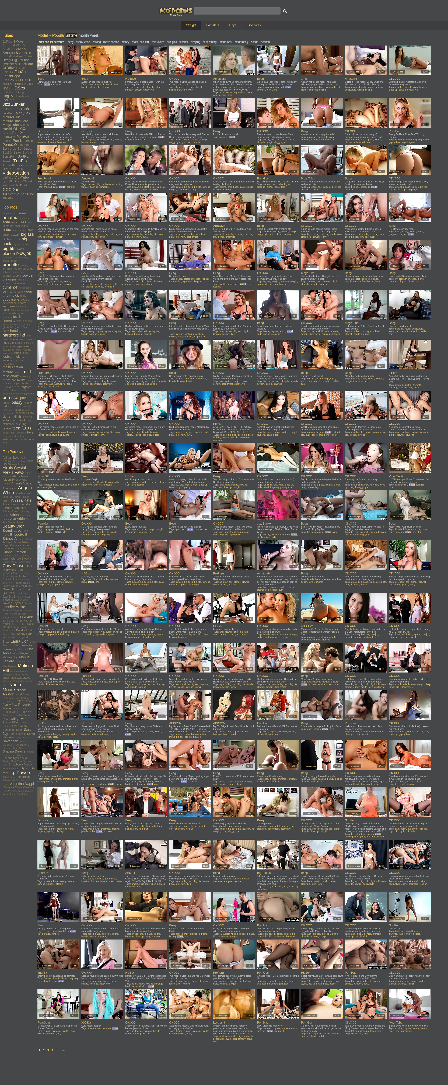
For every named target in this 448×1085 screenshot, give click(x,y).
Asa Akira (20, 507)
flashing (94, 187)
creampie (10, 279)
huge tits (8, 342)
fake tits (15, 309)
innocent (363, 734)
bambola (405, 432)
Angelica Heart (23, 493)
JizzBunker (13, 104)
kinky (18, 349)
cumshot (10, 287)
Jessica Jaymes (12, 610)
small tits (15, 416)
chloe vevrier (51, 684)
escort (392, 331)
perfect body (210, 42)
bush (325, 881)
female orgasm (17, 313)
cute (20, 291)
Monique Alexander (13, 681)
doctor (187, 279)
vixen (391, 487)
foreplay (105, 579)
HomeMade (22, 96)
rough (17, 409)
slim (334, 532)
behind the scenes (414, 931)
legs (25, 352)
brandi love (406, 1031)
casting (24, 265)
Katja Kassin (20, 627)
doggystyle (11, 299)
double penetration (331, 334)
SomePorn (9, 156)
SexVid (27, 152)
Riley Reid (18, 719)
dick (16, 295)
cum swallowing (376, 687)
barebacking (19, 230)
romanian (56, 84)
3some (21, 213)
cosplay (129, 435)
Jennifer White (14, 607)
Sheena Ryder (12, 758)
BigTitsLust (20, 60)
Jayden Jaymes (13, 603)
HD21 (6, 88)
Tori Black (21, 780)
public (6, 402)
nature (30, 380)
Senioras (9, 148)
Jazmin (29, 603)
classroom (306, 236)
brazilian (217, 487)
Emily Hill (9, 579)
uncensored (9, 436)
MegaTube (11, 125)
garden (40, 532)
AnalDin (25, 53)
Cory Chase (13, 565)
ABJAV (20, 45)
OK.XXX (19, 129)
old (11, 387)
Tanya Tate (9, 776)
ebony (22, 302)
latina (17, 353)
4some (266, 684)
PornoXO (10, 145)
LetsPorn (8, 113)
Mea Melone (9, 666)
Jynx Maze (9, 620)
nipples (17, 383)
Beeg (7, 60)
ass (23, 222)
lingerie (7, 360)
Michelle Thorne (11, 674)
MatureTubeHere (15, 121)
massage (8, 363)
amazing (399, 187)
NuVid (7, 129)
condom (358, 334)
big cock (140, 87)
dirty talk (403, 281)
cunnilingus (24, 287)
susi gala (172, 42)
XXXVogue (11, 194)
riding (18, 406)
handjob (16, 330)
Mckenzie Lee (23, 661)
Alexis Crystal (14, 468)
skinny (30, 412)
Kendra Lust (24, 630)
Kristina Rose (10, 637)
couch (407, 328)
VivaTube (22, 177)
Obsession (8, 701)
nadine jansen (352, 836)
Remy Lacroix (10, 715)
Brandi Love (12, 530)
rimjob (26, 406)
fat (31, 309)
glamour (52, 487)
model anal (225, 42)
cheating (7, 268)
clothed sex (263, 589)
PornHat (22, 136)
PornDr (17, 132)
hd (22, 335)
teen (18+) (21, 428)
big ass (27, 234)
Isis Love (22, 593)
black (20, 249)
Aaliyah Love (11, 457)
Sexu (17, 152)
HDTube (8, 92)
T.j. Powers (20, 772)
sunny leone (83, 42)
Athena (15, 515)
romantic (7, 409)
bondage (7, 257)
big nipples (49, 529)
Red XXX (25, 711)
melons (19, 372)
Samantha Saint (13, 729)
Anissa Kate (21, 500)
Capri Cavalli (11, 545)
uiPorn (7, 169)
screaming (8, 413)
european (9, 306)
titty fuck (21, 432)
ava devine (413, 828)
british (14, 260)
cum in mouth (18, 283)
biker (39, 737)
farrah (233, 734)
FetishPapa (11, 76)
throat (6, 432)
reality (28, 402)
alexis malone (183, 684)
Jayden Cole (21, 599)
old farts (46, 934)
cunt (5, 291)
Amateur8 (10, 53)
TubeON (9, 165)
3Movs (18, 41)
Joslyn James (10, 617)
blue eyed (51, 1033)
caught (371, 236)
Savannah (10, 741)
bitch (143, 281)
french (20, 320)
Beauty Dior (13, 526)
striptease (9, 423)
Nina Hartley (22, 697)
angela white (229, 934)
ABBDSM (9, 45)
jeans (84, 582)
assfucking (21, 225)
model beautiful (140, 42)
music (250, 284)
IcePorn (8, 100)
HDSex (18, 88)
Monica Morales (20, 677)
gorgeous (104, 187)
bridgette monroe (411, 529)
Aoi (18, 504)
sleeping (195, 42)
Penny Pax (10, 704)
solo (6, 420)
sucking (21, 424)
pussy (17, 402)
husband (20, 342)
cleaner (323, 284)
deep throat (192, 236)
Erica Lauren (23, 579)
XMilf (5, 185)
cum (6, 283)
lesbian (8, 356)
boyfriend (102, 784)
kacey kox (42, 981)
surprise (198, 529)
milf (27, 371)
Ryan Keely (19, 725)
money (125, 42)
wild (5, 442)
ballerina (399, 931)
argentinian (404, 279)
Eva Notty (8, 582)
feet (5, 313)
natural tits (18, 380)
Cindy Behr (24, 561)
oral (17, 387)
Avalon (20, 522)
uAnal (29, 165)
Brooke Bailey (21, 542)
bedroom (65, 234)
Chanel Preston (14, 552)
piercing (20, 393)
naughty (7, 383)
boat (318, 639)
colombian (268, 87)
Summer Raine (11, 768)
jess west (143, 532)
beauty (15, 234)
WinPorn (15, 181)
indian (29, 342)
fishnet (205, 279)
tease (136, 139)
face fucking (22, 306)
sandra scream (325, 684)
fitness (96, 579)
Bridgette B (18, 534)
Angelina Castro (11, 496)
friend (28, 320)
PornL (17, 141)
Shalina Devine (14, 751)
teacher (183, 42)
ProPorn (23, 144)
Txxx (20, 165)
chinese (403, 387)
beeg (70, 42)
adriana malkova (359, 781)
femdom (7, 317)
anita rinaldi (231, 1036)
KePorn (7, 109)
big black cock (11, 239)
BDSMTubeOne (12, 56)
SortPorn (24, 156)
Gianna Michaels (21, 585)
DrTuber (9, 68)
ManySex (23, 113)
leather (140, 484)
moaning (25, 376)
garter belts (110, 878)
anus (221, 92)
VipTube (8, 177)
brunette (11, 264)
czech (232, 634)
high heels (188, 281)
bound (226, 734)
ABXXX (20, 49)
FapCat (20, 72)
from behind (275, 234)
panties (24, 390)
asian (15, 222)
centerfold (280, 187)
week (94, 35)
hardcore (11, 335)
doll (426, 731)
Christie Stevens (21, 558)
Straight (191, 25)
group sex (21, 327)
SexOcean (26, 148)
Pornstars (212, 25)
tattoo (7, 428)
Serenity (7, 748)
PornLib (28, 141)
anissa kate (137, 934)
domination (56, 931)
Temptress (23, 776)
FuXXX (25, 80)
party (362, 836)
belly (334, 187)
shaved (20, 412)
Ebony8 (20, 68)
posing (266, 334)
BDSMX (28, 56)
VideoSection (16, 173)
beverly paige (275, 934)
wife (31, 439)
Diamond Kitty (21, 573)
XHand (27, 181)
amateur (11, 217)
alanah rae (312, 87)
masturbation (13, 367)
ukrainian (349, 189)
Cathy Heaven (23, 548)
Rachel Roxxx (20, 708)
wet (17, 439)
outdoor (13, 390)
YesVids (8, 197)
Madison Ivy (10, 657)
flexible (69, 529)
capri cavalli (185, 584)
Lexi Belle (14, 645)
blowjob (23, 253)
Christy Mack (10, 561)
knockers (8, 353)
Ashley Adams (11, 511)
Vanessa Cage (12, 787)
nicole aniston (111, 42)
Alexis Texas (20, 476)
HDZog (19, 92)
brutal (318, 579)
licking (19, 356)
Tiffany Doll (9, 780)
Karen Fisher (19, 624)
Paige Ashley (24, 700)
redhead (8, 406)
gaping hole (394, 142)
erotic (420, 231)
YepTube (27, 194)
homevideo (17, 339)
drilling (322, 89)
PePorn (7, 132)
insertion (85, 881)
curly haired (359, 142)
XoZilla (13, 185)
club (99, 87)
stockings (25, 420)
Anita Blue (9, 504)
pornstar (11, 397)
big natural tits (20, 244)
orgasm (26, 387)
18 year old (9, 213)
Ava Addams (19, 519)
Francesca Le (22, 582)
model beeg (241, 42)
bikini (59, 281)
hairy (6, 330)
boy (59, 1033)
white (24, 439)
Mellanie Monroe (19, 671)
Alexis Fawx (13, 472)
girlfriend (8, 327)
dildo (23, 295)
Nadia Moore (12, 687)
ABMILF (8, 49)
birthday (217, 437)
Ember (23, 576)
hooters (30, 339)
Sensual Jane (21, 744)
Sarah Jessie (17, 733)
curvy (13, 291)
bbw (30, 230)
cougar (7, 275)
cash (375, 484)
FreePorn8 (11, 80)
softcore (27, 416)
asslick (91, 234)
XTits (23, 185)
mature (8, 372)
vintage (21, 436)
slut (5, 416)
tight (12, 432)
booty (17, 257)
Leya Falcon (19, 649)
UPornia (17, 168)
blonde (9, 253)
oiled (5, 387)
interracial (9, 346)
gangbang (15, 324)
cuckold (22, 279)
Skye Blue (16, 761)
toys (30, 432)
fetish (17, 316)
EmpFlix (8, 72)
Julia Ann (26, 617)
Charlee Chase (11, 555)
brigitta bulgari (88, 87)
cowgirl (27, 275)
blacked (265, 42)
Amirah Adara (21, 483)
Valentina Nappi (22, 784)
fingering (9, 320)
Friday (6, 585)
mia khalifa (158, 42)
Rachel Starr (10, 711)
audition (242, 92)
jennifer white (88, 831)
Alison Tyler (10, 479)
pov (23, 398)
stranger (261, 89)
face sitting (174, 487)
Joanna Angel (19, 613)
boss (265, 889)
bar (133, 87)
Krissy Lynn (24, 634)
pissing (30, 393)
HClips (28, 83)
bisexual (261, 187)
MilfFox (24, 124)
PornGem (9, 136)
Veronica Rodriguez (22, 790)
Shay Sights (17, 755)
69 (396, 279)
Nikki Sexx (8, 697)
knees (311, 487)
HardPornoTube (13, 83)
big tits (9, 248)
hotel (377, 281)
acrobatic (48, 139)
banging (399, 328)
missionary (11, 376)
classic (425, 529)
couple (17, 275)
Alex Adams (18, 464)
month (84, 35)
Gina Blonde (12, 589)
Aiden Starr (19, 461)
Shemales (254, 25)
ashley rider (137, 1031)
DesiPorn (26, 64)
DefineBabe (10, 64)
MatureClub (11, 117)
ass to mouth (315, 983)
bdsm (6, 234)
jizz (5, 349)
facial (6, 309)
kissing (27, 349)
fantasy (25, 309)
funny (6, 324)
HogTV (8, 96)
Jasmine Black (12, 596)
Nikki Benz (22, 694)
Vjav (5, 181)
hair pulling (63, 435)
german (27, 324)
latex (133, 484)
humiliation (140, 986)
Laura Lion (20, 641)
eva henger (231, 1039)
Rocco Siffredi (11, 722)
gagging (115, 828)
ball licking (406, 634)
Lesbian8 (21, 109)
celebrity (393, 387)
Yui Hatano (23, 794)
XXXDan (11, 189)
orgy (5, 390)
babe (7, 230)
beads (333, 983)
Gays (232, 25)
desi (230, 95)
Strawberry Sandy (20, 764)
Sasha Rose (22, 737)
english (97, 484)
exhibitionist (401, 484)
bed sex (275, 139)
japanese (23, 346)
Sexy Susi (18, 748)
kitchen (95, 881)
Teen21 (7, 161)
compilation (18, 272)
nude (25, 383)
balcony (327, 187)
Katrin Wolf (9, 630)
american (25, 218)
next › (64, 1050)
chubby (17, 268)
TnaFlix (20, 160)
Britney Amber (14, 538)
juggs (11, 349)
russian (26, 409)
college (6, 272)
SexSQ (7, 152)
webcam (8, 439)
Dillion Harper (10, 576)
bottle (90, 878)
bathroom (196, 734)
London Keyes (19, 653)
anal (6, 222)
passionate (9, 393)
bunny (113, 381)
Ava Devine (9, 522)
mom (6, 380)
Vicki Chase (9, 794)
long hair (18, 360)
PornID (7, 140)
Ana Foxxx (10, 488)
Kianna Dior (9, 634)
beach (192, 87)
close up (28, 268)
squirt (13, 420)
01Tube (7, 41)
